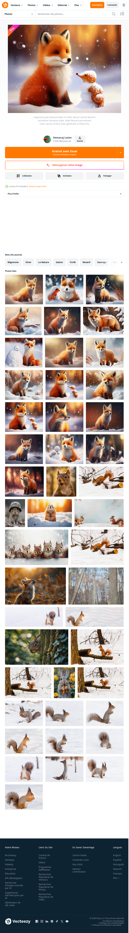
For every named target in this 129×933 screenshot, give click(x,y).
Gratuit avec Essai (64, 152)
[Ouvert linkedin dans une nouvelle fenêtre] (47, 921)
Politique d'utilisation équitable (104, 924)
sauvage (101, 262)
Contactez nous (79, 859)
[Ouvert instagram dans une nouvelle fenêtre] (42, 921)
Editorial (62, 5)
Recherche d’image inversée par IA (13, 885)
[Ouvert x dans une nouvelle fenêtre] (62, 921)
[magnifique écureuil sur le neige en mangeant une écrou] (101, 481)
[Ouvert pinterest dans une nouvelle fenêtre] (52, 921)
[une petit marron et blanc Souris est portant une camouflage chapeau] (15, 513)
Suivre (80, 141)
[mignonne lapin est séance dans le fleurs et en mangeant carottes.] (64, 682)
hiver (28, 262)
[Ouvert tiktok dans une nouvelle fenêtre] (57, 921)
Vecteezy (9, 859)
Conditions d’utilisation (111, 920)
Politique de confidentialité (109, 922)
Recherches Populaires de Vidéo (45, 897)
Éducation (10, 873)
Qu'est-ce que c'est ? (38, 186)
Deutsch (115, 868)
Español (115, 859)
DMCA (41, 862)
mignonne (13, 262)
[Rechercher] (114, 14)
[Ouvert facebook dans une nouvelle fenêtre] (37, 921)
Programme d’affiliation (44, 868)
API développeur (13, 878)
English (115, 855)
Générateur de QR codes (12, 904)
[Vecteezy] (5, 5)
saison (59, 262)
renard (86, 262)
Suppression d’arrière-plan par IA (12, 895)
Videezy (9, 864)
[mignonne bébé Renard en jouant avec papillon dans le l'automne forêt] (35, 586)
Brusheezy (10, 855)
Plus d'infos (13, 193)
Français (115, 873)
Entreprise (10, 868)
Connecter (112, 5)
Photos (31, 5)
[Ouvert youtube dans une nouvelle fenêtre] (67, 921)
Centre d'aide (78, 855)
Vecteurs (15, 5)
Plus (76, 5)
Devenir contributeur (77, 870)
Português (116, 864)
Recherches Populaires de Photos (45, 887)
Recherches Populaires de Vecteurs (45, 877)
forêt (73, 262)
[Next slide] (117, 262)
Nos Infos (76, 864)
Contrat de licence (43, 856)
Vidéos (46, 5)
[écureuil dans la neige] (34, 617)
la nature (43, 262)
